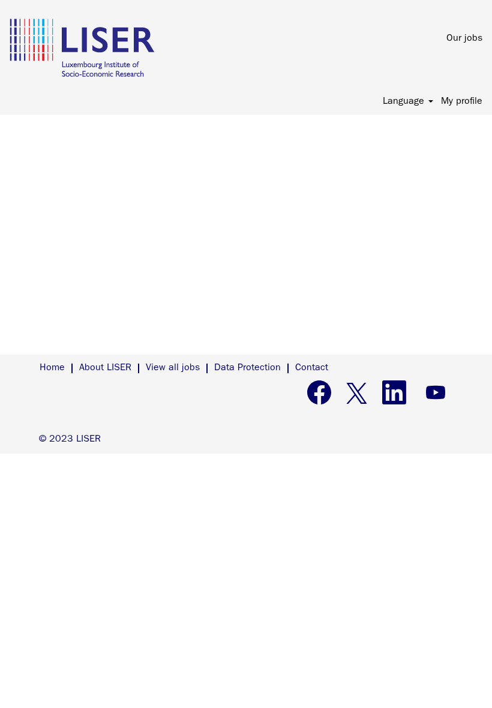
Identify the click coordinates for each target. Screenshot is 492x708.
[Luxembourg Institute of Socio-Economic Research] (82, 47)
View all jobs (173, 368)
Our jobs (464, 39)
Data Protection (247, 368)
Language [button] (405, 102)
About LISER (105, 368)
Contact (311, 368)
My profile (461, 102)
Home (52, 368)
